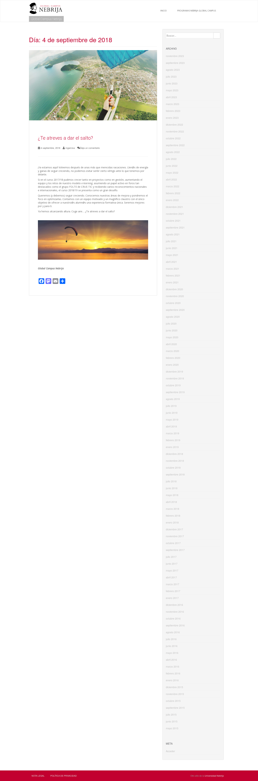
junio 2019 (171, 412)
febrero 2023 (173, 111)
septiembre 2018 (175, 474)
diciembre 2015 (174, 687)
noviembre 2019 (175, 378)
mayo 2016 (172, 653)
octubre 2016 (173, 618)
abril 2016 (171, 659)
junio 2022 (171, 165)
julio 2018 (171, 481)
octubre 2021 (173, 220)
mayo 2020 (172, 337)
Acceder (170, 751)
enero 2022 (172, 200)
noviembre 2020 (175, 296)
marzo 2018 (172, 508)
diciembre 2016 (174, 605)
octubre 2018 (173, 467)
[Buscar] (216, 36)
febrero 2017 (173, 591)
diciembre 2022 (174, 124)
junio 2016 (171, 646)
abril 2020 (171, 344)
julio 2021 (171, 241)
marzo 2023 (172, 104)
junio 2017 (171, 563)
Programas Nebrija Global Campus (196, 10)
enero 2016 (172, 680)
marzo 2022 (172, 186)
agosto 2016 (173, 632)
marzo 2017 (172, 584)
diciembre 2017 (174, 529)
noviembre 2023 (175, 56)
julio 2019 (171, 406)
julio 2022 (171, 159)
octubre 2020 (173, 303)
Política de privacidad (63, 775)
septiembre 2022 (175, 145)
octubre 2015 (173, 701)
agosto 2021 (173, 234)
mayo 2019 (172, 419)
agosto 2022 (173, 152)
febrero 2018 (173, 515)
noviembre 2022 (175, 131)
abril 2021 (171, 261)
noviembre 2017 (175, 536)
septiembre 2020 (175, 310)
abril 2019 (171, 426)
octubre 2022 (173, 138)
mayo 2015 (172, 728)
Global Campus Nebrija (46, 19)
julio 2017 (171, 556)
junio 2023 (171, 83)
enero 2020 (172, 364)
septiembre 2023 (175, 63)
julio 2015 (171, 714)
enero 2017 (172, 598)
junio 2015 (171, 721)
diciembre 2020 (174, 289)
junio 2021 (171, 248)
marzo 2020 (172, 351)
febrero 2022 (173, 193)
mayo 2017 (172, 570)
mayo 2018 (172, 495)
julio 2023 (171, 76)
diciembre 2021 (174, 207)
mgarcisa (70, 148)
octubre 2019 (173, 385)
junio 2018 (171, 488)
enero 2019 (172, 447)
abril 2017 (171, 577)
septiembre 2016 (175, 625)
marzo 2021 (172, 268)
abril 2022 (171, 179)
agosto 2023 (173, 69)
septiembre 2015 (175, 707)
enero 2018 (172, 522)
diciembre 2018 (174, 454)
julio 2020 (171, 323)
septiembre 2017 (175, 550)
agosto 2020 (173, 316)
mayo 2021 (172, 255)
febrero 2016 (173, 673)
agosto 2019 (173, 399)
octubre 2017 (173, 543)
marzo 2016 (172, 666)
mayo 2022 (172, 172)
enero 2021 (172, 282)
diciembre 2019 (174, 371)
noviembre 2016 (175, 611)
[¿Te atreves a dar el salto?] (93, 85)
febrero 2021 (173, 275)
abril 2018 (171, 502)
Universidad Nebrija (214, 775)
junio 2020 (171, 330)
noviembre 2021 (175, 213)
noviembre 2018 (175, 460)
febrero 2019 (173, 440)
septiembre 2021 (175, 227)
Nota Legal (38, 775)
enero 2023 (172, 117)
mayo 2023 (172, 90)
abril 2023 (171, 97)
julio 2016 (171, 639)
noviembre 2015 (175, 694)
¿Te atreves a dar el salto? (65, 138)
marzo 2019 (172, 433)
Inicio (163, 10)
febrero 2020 (173, 358)
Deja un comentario (90, 148)
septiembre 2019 (175, 392)
